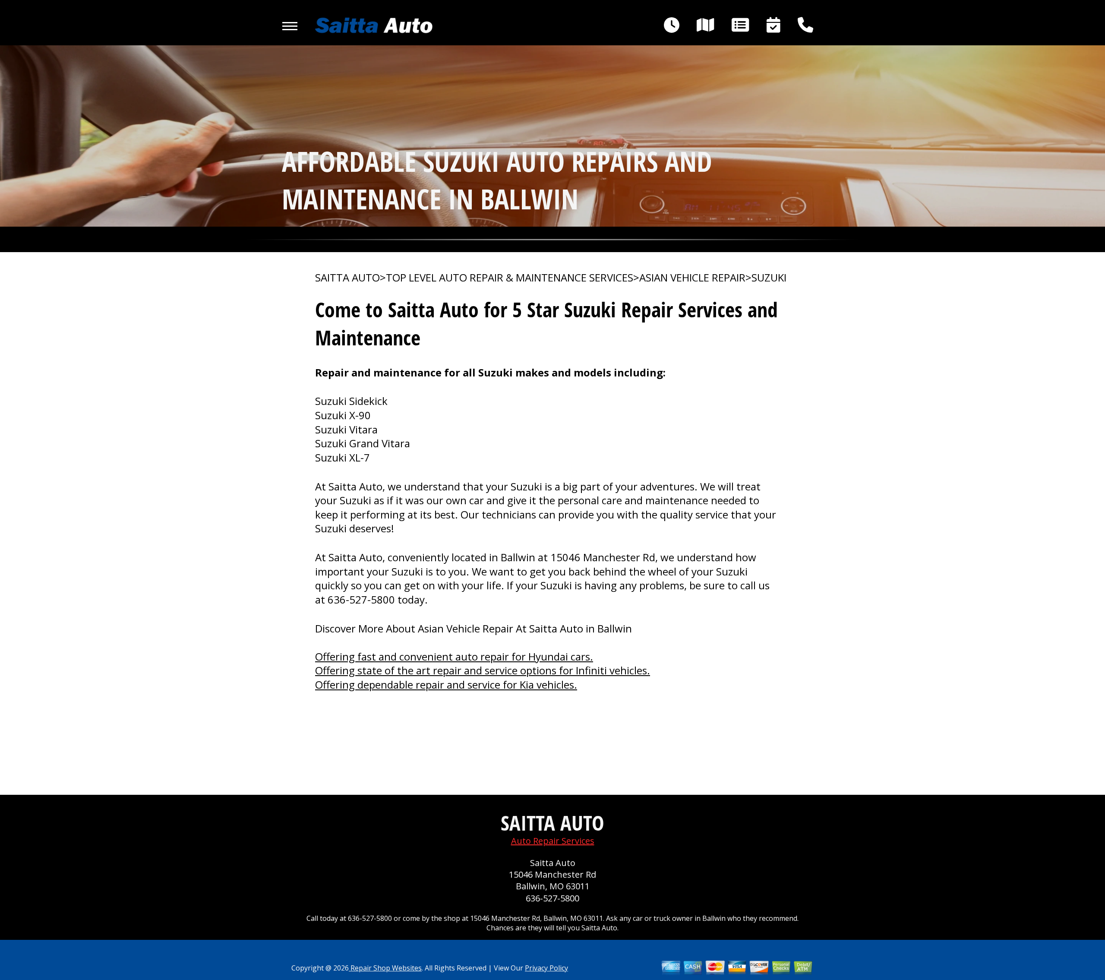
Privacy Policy (546, 968)
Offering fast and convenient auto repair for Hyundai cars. (454, 656)
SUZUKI (768, 278)
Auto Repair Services (552, 841)
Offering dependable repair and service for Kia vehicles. (446, 684)
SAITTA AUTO (347, 278)
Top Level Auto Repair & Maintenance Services (509, 278)
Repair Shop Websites (385, 968)
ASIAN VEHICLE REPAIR (692, 278)
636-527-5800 (361, 599)
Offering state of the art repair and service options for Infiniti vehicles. (482, 670)
